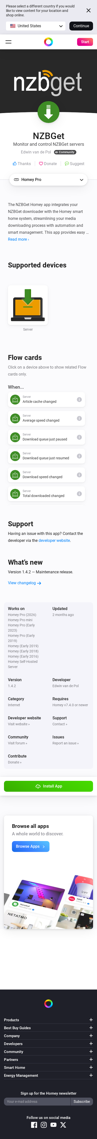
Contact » (59, 724)
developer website (54, 540)
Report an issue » (65, 743)
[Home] (48, 41)
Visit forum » (17, 743)
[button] (35, 26)
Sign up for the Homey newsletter (48, 1093)
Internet (14, 705)
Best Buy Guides (17, 1028)
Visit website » (19, 724)
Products (11, 1020)
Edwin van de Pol (65, 686)
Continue (81, 26)
